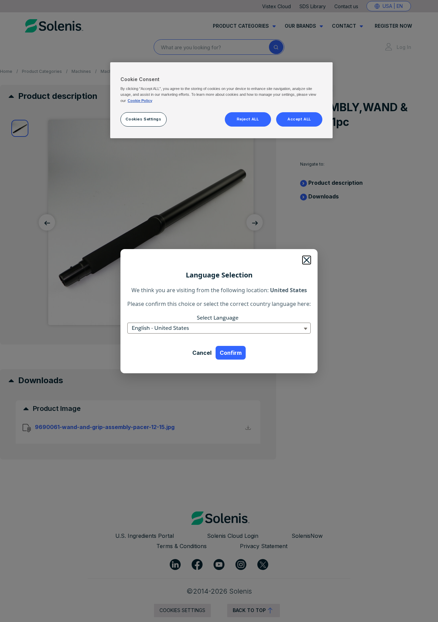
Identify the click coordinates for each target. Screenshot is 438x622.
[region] (221, 100)
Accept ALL (299, 119)
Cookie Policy (140, 101)
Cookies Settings (143, 119)
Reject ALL (248, 119)
